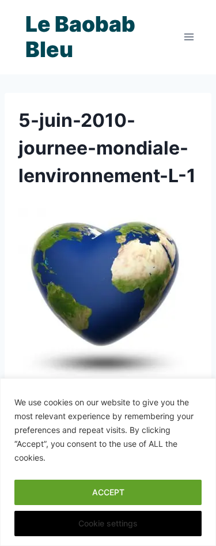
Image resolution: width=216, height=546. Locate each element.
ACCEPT (108, 492)
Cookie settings (108, 523)
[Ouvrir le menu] (188, 37)
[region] (108, 462)
